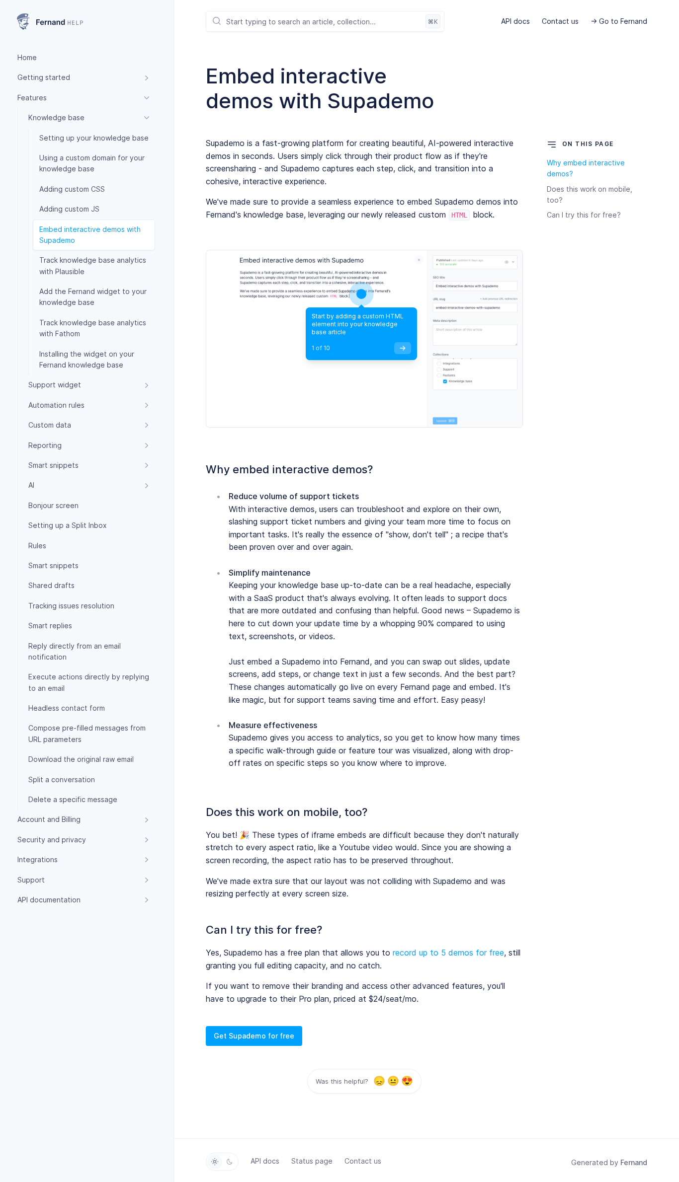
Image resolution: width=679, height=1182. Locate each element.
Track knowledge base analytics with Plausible (92, 265)
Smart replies (50, 625)
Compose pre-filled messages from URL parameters (87, 733)
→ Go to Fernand (619, 21)
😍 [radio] (407, 1081)
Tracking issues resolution (71, 605)
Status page (312, 1161)
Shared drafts (51, 585)
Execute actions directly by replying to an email (88, 682)
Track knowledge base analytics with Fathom (92, 328)
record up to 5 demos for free (448, 953)
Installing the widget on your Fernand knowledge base (86, 359)
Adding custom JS (69, 209)
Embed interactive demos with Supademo (90, 234)
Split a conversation (61, 779)
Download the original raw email (81, 759)
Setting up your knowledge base (94, 138)
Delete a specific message (72, 799)
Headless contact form (66, 708)
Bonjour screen (53, 505)
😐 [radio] (393, 1081)
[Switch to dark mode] (229, 1161)
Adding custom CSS (72, 189)
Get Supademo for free (254, 1036)
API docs (515, 21)
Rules (37, 545)
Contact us (560, 21)
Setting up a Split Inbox (67, 525)
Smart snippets (53, 565)
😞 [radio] (379, 1081)
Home (27, 57)
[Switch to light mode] (214, 1161)
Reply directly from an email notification (74, 651)
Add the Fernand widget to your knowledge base (93, 296)
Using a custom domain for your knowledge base (92, 163)
